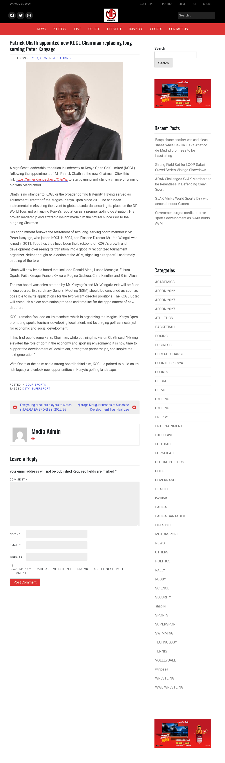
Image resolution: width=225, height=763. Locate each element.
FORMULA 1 (164, 453)
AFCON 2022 (165, 291)
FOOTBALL (163, 444)
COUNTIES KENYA (169, 363)
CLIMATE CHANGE (169, 354)
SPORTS (208, 3)
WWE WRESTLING (169, 687)
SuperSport (41, 388)
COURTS (94, 29)
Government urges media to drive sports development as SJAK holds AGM (182, 218)
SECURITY (163, 597)
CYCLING (162, 399)
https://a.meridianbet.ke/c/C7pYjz (42, 179)
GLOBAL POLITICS (169, 462)
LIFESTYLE (114, 29)
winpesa (161, 669)
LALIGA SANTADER (170, 516)
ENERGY (161, 417)
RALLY (160, 570)
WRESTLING (164, 678)
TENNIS (161, 651)
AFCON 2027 (165, 300)
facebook (12, 15)
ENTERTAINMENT (168, 426)
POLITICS (167, 3)
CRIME (182, 3)
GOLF (195, 3)
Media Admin (62, 58)
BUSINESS (136, 29)
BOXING (161, 336)
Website (16, 556)
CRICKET (162, 381)
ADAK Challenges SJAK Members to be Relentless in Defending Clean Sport (183, 184)
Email (15, 545)
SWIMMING (164, 633)
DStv (26, 388)
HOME (77, 29)
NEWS (41, 29)
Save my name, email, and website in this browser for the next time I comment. (67, 571)
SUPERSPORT (148, 3)
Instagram (29, 15)
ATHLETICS (164, 318)
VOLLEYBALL (165, 660)
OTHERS (161, 552)
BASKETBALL (165, 327)
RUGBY (160, 579)
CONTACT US (178, 29)
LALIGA (161, 507)
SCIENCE (162, 588)
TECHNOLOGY (166, 642)
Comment (18, 479)
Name (15, 533)
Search (159, 48)
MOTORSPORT (166, 534)
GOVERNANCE (166, 480)
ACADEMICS (165, 282)
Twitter (20, 15)
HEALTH (161, 489)
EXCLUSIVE (164, 435)
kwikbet (161, 498)
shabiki (160, 606)
